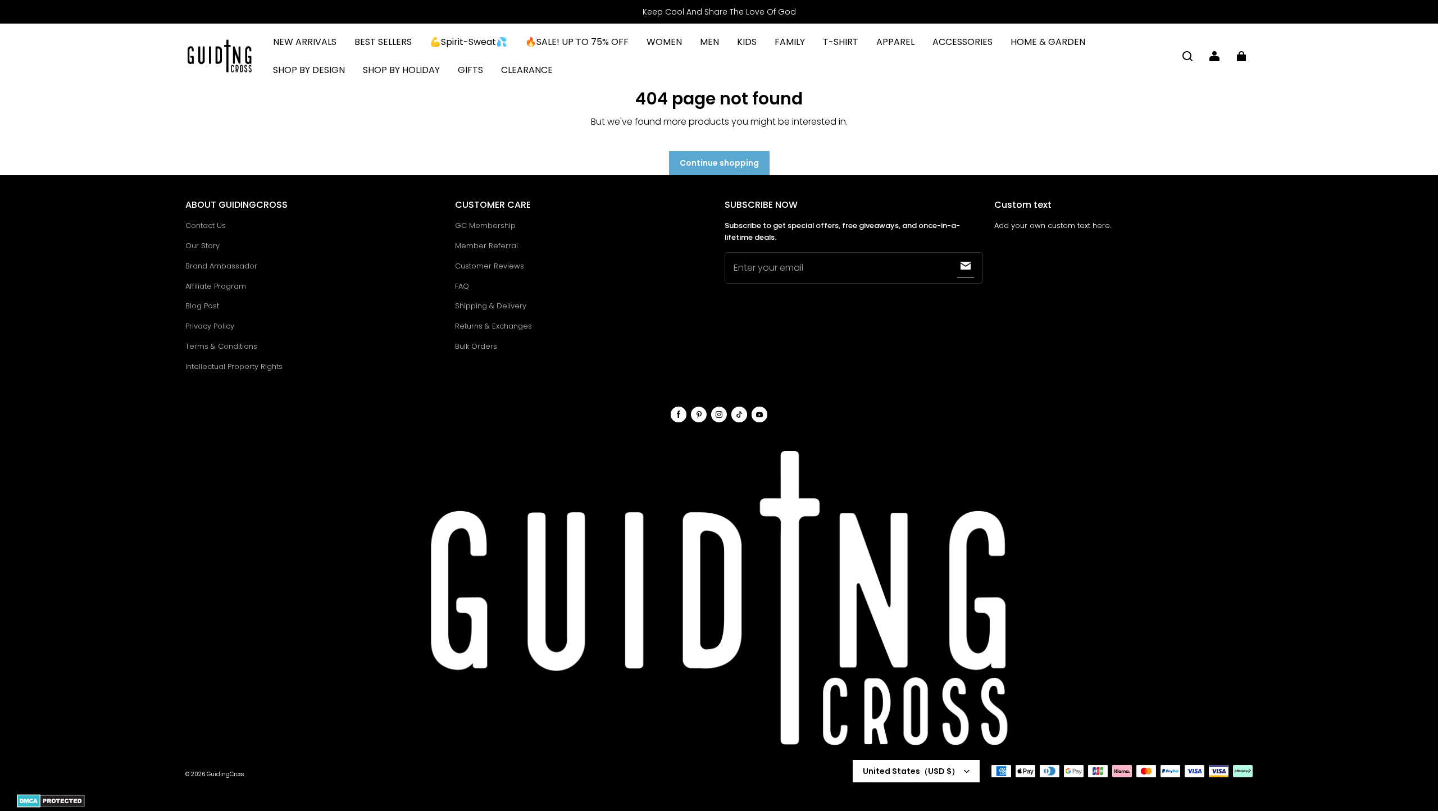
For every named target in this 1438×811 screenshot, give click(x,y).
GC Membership (485, 225)
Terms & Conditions (221, 346)
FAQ (462, 286)
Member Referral (486, 245)
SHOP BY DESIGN (309, 69)
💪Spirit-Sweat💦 (468, 41)
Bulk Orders (476, 346)
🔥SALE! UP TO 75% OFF (577, 41)
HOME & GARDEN (1048, 41)
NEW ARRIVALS (304, 41)
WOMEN (664, 41)
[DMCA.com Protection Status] (51, 805)
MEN (709, 41)
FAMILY (790, 41)
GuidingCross (225, 774)
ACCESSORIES (962, 41)
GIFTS (470, 69)
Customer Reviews (489, 266)
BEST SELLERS (383, 41)
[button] (1187, 56)
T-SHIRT (840, 41)
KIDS (747, 41)
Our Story (202, 245)
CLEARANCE (527, 69)
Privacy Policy (209, 326)
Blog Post (202, 305)
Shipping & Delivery (490, 305)
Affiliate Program (215, 286)
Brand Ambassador (221, 266)
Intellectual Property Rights (234, 366)
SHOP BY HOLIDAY (401, 69)
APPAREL (895, 41)
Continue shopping (719, 162)
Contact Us (205, 225)
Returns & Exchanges (493, 326)
